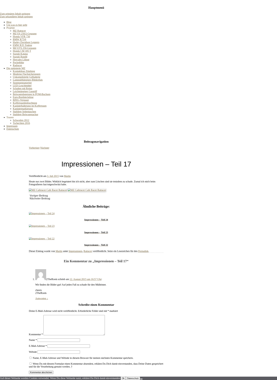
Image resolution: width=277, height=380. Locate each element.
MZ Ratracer (19, 30)
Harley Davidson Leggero (26, 42)
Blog (8, 22)
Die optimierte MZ (15, 68)
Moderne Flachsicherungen (26, 74)
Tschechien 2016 (21, 123)
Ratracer (88, 251)
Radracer (17, 65)
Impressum (11, 126)
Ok (123, 378)
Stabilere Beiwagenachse (25, 114)
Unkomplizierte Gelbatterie (26, 77)
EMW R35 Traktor (22, 45)
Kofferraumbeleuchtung (25, 103)
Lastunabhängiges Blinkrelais (28, 79)
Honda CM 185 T (22, 51)
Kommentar (36, 334)
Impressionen (75, 251)
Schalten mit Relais (22, 88)
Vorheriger (34, 147)
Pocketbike (18, 62)
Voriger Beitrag (39, 195)
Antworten (41, 298)
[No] (141, 379)
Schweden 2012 (21, 120)
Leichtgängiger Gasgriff (25, 91)
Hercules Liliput (21, 59)
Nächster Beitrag (40, 198)
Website (33, 351)
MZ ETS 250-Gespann (24, 48)
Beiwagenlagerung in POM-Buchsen (31, 94)
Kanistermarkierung (23, 108)
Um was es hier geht (16, 25)
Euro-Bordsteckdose (23, 97)
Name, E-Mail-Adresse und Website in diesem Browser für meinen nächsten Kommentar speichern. (83, 358)
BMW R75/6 (19, 39)
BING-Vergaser (21, 100)
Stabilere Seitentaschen (24, 111)
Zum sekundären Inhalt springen (16, 16)
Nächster (44, 147)
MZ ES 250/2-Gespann (25, 33)
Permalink (143, 251)
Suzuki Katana (20, 53)
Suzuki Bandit (20, 56)
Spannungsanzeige (22, 82)
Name (33, 340)
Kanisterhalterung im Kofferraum (29, 105)
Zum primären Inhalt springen (15, 13)
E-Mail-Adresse (38, 346)
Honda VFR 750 (21, 36)
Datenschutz (12, 129)
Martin (67, 176)
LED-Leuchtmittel (22, 85)
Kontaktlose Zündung (24, 71)
